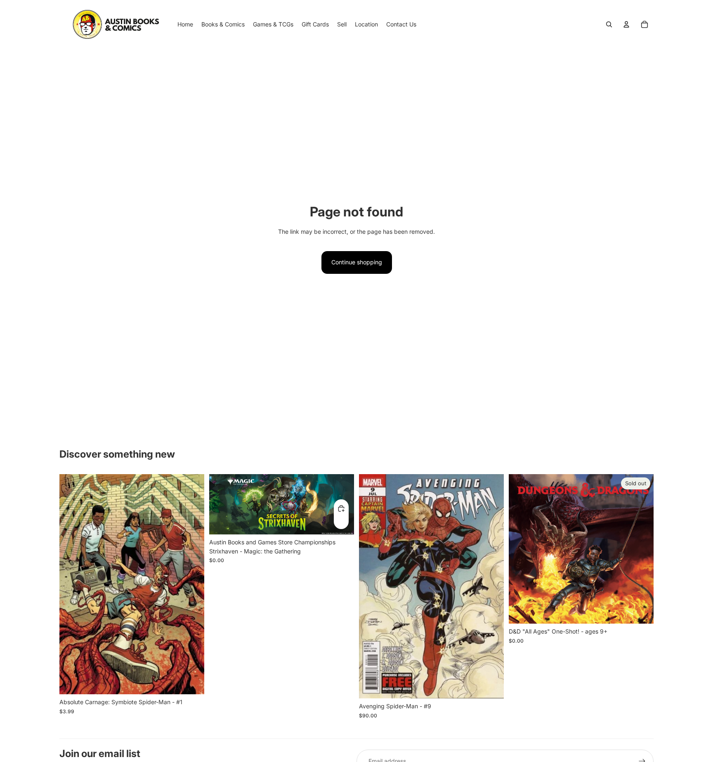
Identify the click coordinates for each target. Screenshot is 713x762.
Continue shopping (356, 262)
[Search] (609, 24)
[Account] (626, 24)
